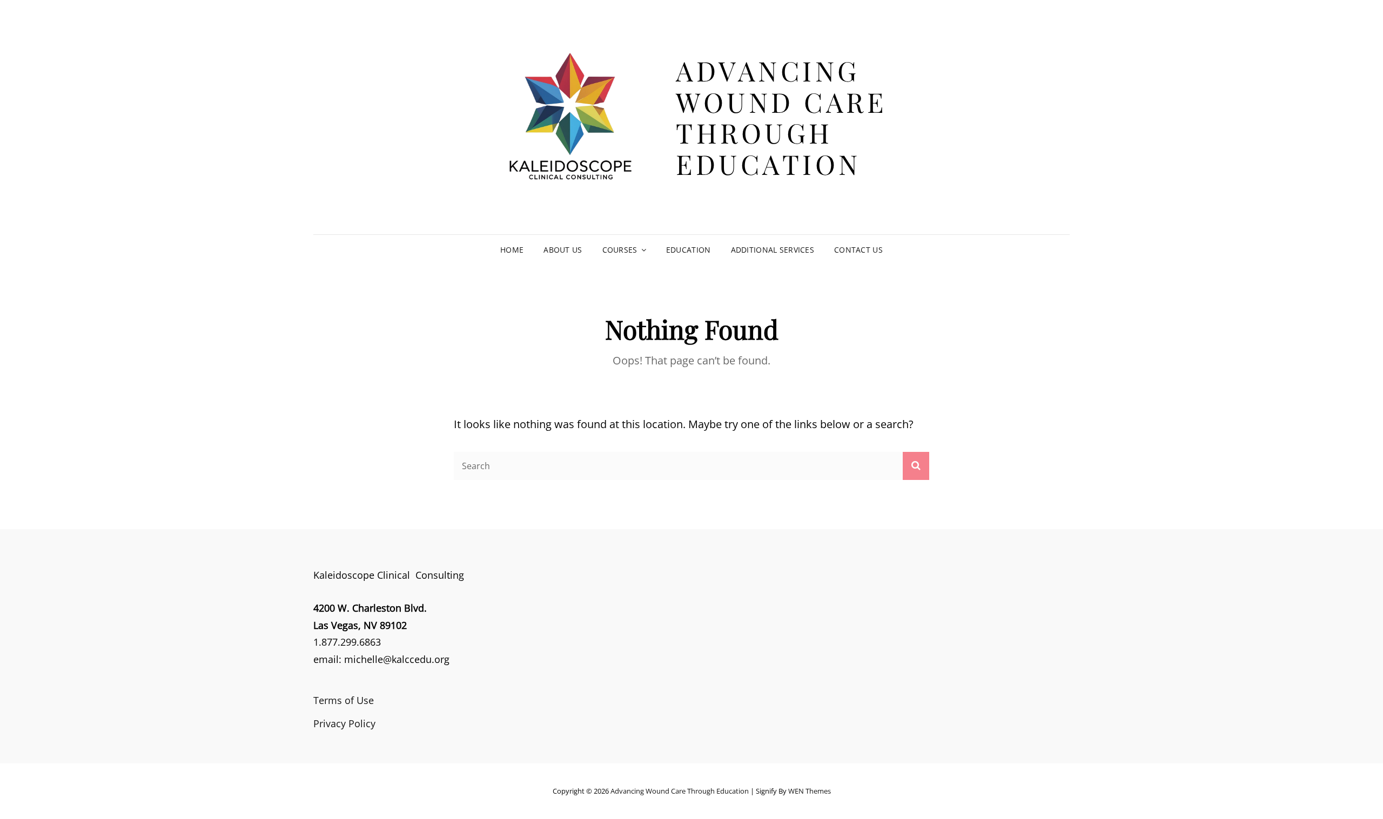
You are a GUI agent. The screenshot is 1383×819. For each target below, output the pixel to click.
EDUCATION (688, 250)
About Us (562, 250)
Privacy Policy (344, 723)
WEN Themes (809, 791)
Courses (619, 250)
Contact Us (858, 250)
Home (511, 250)
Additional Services (773, 250)
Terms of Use (343, 700)
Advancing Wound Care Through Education (781, 117)
